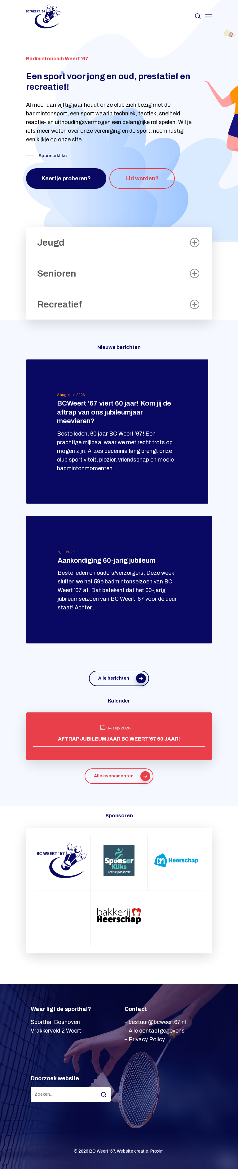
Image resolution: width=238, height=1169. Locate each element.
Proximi (157, 1151)
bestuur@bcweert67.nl (157, 1022)
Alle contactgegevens (157, 1031)
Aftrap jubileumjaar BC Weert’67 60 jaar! (119, 738)
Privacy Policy (147, 1039)
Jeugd (50, 242)
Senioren (56, 273)
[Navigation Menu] (208, 16)
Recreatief (59, 304)
